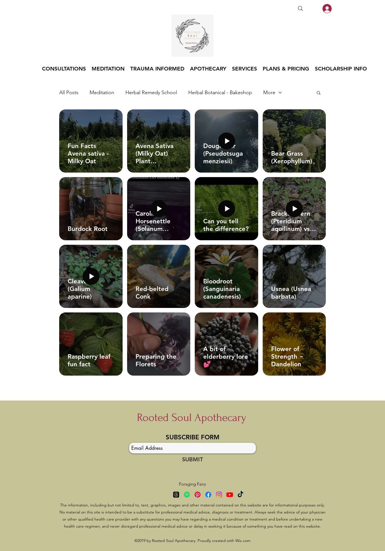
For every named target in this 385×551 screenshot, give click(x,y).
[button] (318, 93)
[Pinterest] (198, 495)
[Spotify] (187, 495)
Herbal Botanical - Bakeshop (220, 92)
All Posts (68, 92)
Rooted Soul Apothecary (191, 417)
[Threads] (176, 495)
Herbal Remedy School (151, 92)
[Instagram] (219, 495)
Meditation (102, 92)
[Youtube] (230, 495)
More (269, 92)
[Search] (300, 8)
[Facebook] (208, 495)
